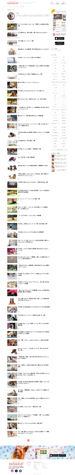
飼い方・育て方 (55, 57)
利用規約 (35, 466)
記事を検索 (57, 3)
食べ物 (55, 60)
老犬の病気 (63, 135)
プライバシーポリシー (45, 465)
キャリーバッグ (63, 104)
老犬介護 (55, 127)
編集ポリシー (36, 465)
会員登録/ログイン (64, 3)
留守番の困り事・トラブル (55, 124)
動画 (63, 68)
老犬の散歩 (63, 132)
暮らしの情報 (64, 62)
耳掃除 (64, 146)
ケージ (64, 87)
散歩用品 (63, 79)
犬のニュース (55, 62)
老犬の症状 (55, 138)
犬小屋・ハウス (55, 93)
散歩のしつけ (55, 79)
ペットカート (55, 104)
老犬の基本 (63, 123)
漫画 (55, 68)
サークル (55, 90)
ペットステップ (55, 115)
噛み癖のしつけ (63, 73)
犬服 (55, 112)
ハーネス (63, 93)
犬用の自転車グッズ (64, 109)
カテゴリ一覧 (52, 3)
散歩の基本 (63, 76)
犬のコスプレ (64, 112)
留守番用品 (63, 120)
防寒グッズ (63, 115)
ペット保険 (28, 465)
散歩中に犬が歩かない (63, 82)
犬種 (63, 57)
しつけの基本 (64, 71)
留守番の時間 (55, 120)
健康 (63, 65)
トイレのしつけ (55, 76)
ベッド (64, 90)
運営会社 (43, 466)
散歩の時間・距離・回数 (55, 82)
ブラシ (64, 101)
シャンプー (63, 98)
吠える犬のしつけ (55, 73)
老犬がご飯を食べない (55, 135)
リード (55, 101)
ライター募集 (36, 469)
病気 (55, 65)
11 (35, 440)
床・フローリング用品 (55, 109)
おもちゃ (55, 98)
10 (33, 440)
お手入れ (63, 60)
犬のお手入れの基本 (64, 138)
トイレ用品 (55, 87)
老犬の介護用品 (63, 127)
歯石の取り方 (64, 143)
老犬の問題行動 (55, 132)
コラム (55, 71)
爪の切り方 (55, 146)
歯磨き (55, 143)
